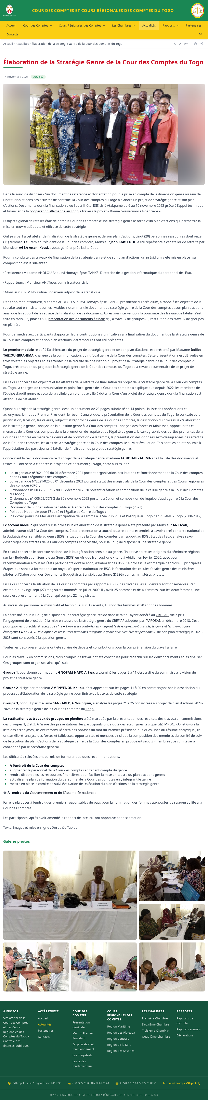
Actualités (149, 25)
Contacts (12, 34)
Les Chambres (121, 25)
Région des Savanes (120, 1051)
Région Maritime (118, 1026)
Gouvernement (41, 792)
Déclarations (185, 1035)
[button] (70, 895)
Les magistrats (82, 1055)
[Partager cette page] (202, 44)
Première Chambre (155, 1018)
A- (175, 43)
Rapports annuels (189, 1029)
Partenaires (194, 25)
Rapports (168, 25)
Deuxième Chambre (155, 1024)
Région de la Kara (119, 1045)
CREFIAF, (162, 615)
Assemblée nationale (80, 792)
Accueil (11, 25)
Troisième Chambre (155, 1030)
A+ (186, 44)
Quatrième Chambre (156, 1036)
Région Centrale (118, 1038)
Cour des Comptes (35, 25)
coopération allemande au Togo (54, 211)
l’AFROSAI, (153, 620)
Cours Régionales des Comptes (80, 25)
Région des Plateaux (121, 1032)
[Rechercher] (201, 34)
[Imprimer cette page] (195, 44)
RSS (156, 1094)
